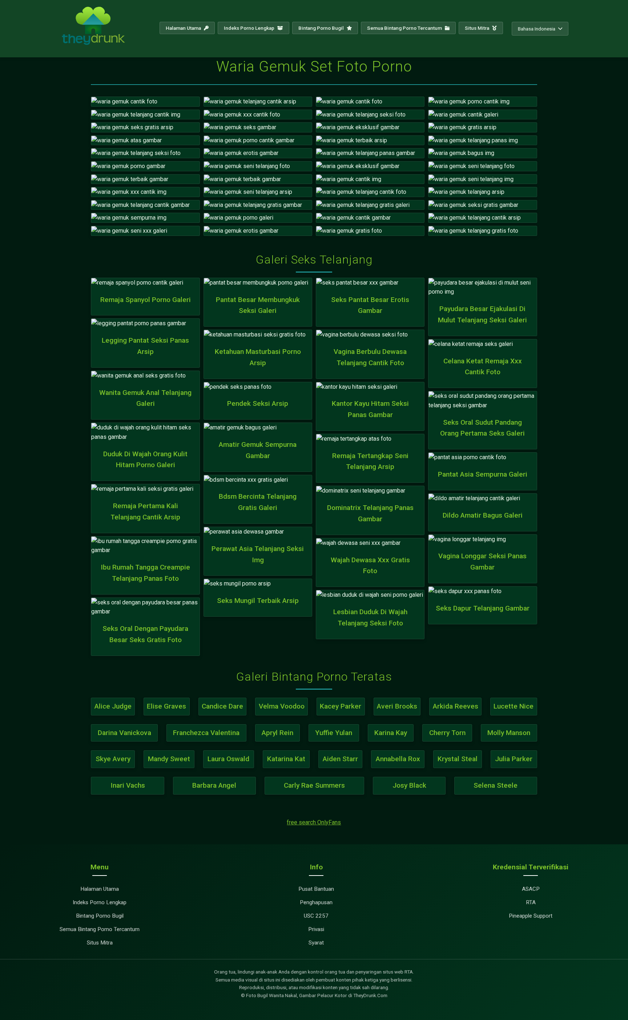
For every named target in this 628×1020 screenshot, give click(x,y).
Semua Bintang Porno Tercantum (405, 28)
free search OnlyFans (314, 822)
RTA (531, 902)
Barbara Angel (214, 785)
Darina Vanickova (124, 733)
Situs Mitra (477, 28)
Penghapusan (316, 902)
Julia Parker (513, 759)
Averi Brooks (397, 706)
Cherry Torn (447, 733)
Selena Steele (496, 785)
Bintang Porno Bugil (321, 28)
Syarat (316, 942)
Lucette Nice (514, 706)
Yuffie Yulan (333, 733)
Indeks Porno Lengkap (249, 28)
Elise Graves (166, 706)
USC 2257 (316, 916)
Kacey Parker (340, 706)
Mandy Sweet (169, 759)
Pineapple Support (530, 916)
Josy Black (409, 785)
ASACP (531, 889)
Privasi (316, 929)
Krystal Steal (458, 759)
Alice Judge (113, 706)
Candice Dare (222, 706)
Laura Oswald (228, 759)
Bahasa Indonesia (536, 29)
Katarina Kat (286, 759)
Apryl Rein (277, 733)
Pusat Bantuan (316, 889)
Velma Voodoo (282, 706)
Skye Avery (113, 759)
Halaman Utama (184, 28)
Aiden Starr (340, 759)
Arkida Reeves (455, 706)
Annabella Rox (398, 759)
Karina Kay (390, 733)
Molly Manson (508, 733)
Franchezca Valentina (206, 733)
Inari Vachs (127, 785)
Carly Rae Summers (314, 785)
